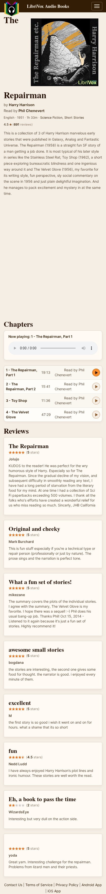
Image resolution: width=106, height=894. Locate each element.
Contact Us (13, 885)
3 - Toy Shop (16, 400)
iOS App (54, 891)
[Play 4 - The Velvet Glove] (96, 415)
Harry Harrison (22, 105)
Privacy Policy (67, 885)
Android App (92, 885)
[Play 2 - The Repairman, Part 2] (96, 386)
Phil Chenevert (31, 111)
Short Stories (74, 117)
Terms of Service (39, 885)
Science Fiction (51, 117)
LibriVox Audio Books (48, 6)
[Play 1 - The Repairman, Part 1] (96, 372)
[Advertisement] (53, 259)
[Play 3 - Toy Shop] (96, 401)
